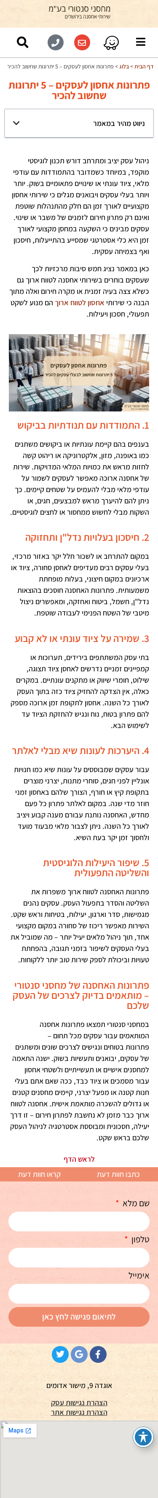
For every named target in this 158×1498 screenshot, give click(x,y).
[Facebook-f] (98, 1354)
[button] (22, 42)
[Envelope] (82, 42)
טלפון (140, 1240)
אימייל (139, 1276)
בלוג (124, 66)
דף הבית (144, 66)
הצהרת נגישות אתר (79, 1412)
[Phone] (56, 42)
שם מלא (135, 1204)
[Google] (79, 1354)
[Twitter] (60, 1354)
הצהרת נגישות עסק (79, 1402)
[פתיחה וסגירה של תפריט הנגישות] (143, 1437)
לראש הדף (79, 1159)
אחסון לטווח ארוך (79, 302)
